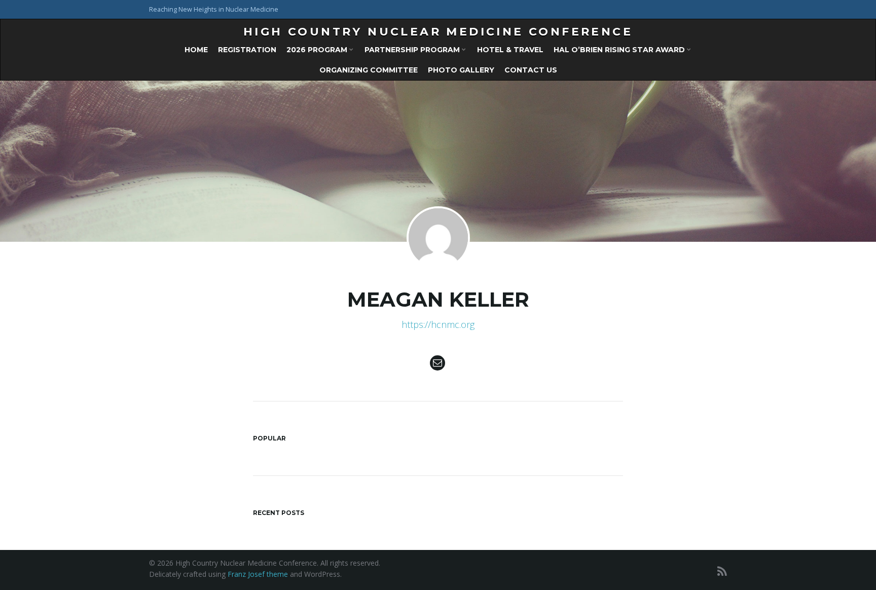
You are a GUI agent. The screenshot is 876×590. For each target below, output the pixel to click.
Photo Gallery (461, 70)
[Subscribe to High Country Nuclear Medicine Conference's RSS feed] (722, 571)
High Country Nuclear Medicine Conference (438, 32)
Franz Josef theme (258, 574)
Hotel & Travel (510, 49)
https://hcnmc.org (438, 324)
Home (196, 49)
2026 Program (317, 49)
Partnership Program (413, 49)
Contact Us (530, 70)
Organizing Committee (368, 70)
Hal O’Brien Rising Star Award (620, 49)
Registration (247, 49)
